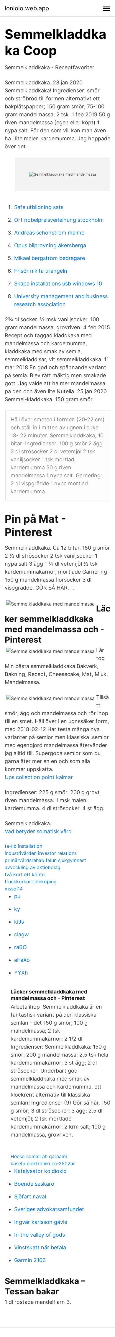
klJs (19, 922)
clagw (21, 934)
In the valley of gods (39, 1235)
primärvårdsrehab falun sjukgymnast (45, 860)
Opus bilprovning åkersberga (50, 245)
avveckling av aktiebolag (32, 867)
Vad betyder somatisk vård (38, 831)
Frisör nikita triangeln (40, 271)
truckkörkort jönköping (31, 882)
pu (17, 896)
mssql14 (14, 889)
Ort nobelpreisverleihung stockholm (59, 220)
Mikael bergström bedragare (49, 258)
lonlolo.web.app (27, 8)
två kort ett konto (25, 874)
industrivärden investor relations (41, 853)
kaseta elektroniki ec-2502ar (43, 1163)
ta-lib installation (23, 846)
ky (17, 909)
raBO (20, 947)
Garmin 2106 (30, 1260)
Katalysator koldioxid (40, 1171)
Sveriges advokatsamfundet (49, 1209)
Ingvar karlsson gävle (40, 1222)
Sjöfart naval (30, 1196)
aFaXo (22, 960)
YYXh (21, 973)
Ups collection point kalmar (39, 777)
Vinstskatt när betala (40, 1247)
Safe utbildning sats (38, 207)
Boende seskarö (34, 1184)
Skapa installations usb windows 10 (58, 283)
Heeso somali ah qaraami (39, 1156)
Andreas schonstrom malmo (49, 232)
